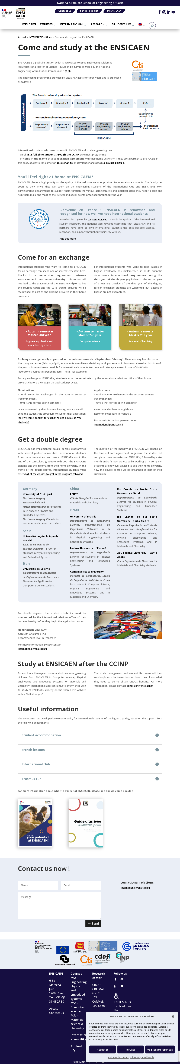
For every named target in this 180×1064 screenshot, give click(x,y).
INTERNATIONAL (71, 24)
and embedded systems (78, 994)
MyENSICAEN (114, 10)
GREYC (96, 993)
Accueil (22, 37)
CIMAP (96, 985)
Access (53, 1009)
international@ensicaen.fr (32, 648)
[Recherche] (152, 25)
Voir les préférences (160, 1049)
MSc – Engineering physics (79, 982)
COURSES (46, 24)
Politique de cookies (118, 1057)
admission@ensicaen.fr (140, 685)
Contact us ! (57, 1013)
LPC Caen (98, 1006)
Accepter (102, 1049)
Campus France (97, 219)
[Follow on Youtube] (173, 12)
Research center (98, 976)
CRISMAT (98, 989)
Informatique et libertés (142, 1057)
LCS (94, 997)
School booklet (89, 10)
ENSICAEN (29, 24)
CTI (68, 71)
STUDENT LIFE (121, 24)
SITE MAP (79, 1062)
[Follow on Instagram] (164, 12)
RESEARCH (98, 24)
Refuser (130, 1049)
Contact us (64, 10)
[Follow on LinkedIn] (168, 12)
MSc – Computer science (77, 1007)
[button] (173, 1016)
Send (95, 923)
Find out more (67, 238)
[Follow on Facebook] (159, 12)
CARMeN (98, 1001)
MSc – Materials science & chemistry (77, 1022)
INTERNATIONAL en (40, 37)
